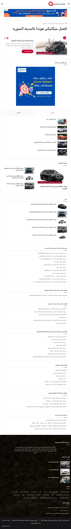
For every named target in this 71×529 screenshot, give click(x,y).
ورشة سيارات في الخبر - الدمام (57, 351)
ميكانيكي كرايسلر (30, 494)
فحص (52, 494)
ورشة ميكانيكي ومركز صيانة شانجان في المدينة (44, 235)
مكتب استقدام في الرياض (59, 373)
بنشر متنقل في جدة (51, 119)
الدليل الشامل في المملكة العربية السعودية (57, 507)
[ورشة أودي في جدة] (65, 472)
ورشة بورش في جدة (53, 462)
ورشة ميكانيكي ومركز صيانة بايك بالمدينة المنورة (44, 227)
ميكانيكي (39, 494)
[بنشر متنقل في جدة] (62, 121)
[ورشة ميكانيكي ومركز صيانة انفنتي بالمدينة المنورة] (62, 206)
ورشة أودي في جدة (54, 469)
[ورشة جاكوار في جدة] (65, 479)
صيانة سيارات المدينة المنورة (62, 494)
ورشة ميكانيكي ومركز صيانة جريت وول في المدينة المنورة (41, 219)
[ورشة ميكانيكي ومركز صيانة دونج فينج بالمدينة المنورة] (29, 170)
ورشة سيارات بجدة (60, 267)
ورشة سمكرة (62, 317)
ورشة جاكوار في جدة (53, 477)
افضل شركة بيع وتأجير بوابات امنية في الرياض (54, 398)
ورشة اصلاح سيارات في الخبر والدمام (56, 348)
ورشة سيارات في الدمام (59, 342)
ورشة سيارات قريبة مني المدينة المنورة (48, 497)
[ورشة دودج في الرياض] (62, 137)
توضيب (40, 491)
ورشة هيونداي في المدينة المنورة (48, 127)
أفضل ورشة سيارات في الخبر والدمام (56, 336)
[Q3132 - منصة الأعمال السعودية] (56, 3)
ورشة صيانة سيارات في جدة (58, 259)
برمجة (45, 491)
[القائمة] (2, 4)
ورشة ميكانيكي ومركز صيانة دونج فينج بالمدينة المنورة (42, 211)
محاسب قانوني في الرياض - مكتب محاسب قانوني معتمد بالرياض (49, 428)
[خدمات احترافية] (35, 13)
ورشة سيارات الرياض (64, 497)
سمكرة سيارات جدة (24, 491)
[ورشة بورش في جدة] (65, 464)
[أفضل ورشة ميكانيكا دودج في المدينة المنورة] (62, 144)
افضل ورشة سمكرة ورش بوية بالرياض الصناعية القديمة (52, 314)
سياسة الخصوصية (6, 526)
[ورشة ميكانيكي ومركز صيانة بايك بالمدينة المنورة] (29, 186)
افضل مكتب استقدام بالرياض (58, 381)
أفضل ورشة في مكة (53, 491)
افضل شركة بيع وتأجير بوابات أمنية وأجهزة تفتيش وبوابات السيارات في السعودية (46, 406)
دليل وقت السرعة (64, 510)
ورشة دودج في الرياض (50, 134)
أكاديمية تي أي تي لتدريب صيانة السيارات (55, 420)
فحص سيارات (46, 494)
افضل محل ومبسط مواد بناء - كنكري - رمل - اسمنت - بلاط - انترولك (48, 423)
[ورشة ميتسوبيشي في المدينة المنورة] (62, 152)
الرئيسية (64, 23)
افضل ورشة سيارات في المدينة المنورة (57, 295)
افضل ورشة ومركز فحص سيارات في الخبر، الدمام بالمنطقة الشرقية (49, 356)
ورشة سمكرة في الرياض (59, 311)
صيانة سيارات (15, 491)
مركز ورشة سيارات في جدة (58, 273)
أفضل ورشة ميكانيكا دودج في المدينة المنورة (45, 142)
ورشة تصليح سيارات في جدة (58, 256)
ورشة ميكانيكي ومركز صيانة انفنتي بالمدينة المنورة (43, 204)
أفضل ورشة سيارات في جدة (58, 270)
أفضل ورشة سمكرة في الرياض (57, 308)
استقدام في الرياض (60, 376)
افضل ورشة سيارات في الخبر (58, 339)
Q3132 (42, 520)
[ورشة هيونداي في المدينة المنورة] (62, 129)
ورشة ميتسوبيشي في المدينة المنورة (47, 150)
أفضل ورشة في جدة (64, 491)
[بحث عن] (69, 4)
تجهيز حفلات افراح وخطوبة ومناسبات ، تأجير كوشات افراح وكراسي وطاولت (47, 425)
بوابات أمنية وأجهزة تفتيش (58, 400)
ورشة (23, 494)
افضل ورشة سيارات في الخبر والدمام (56, 353)
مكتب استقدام (62, 378)
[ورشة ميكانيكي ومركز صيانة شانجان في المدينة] (62, 237)
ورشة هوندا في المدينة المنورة (22, 40)
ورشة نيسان (26, 497)
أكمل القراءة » (27, 51)
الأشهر (52, 112)
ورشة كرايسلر (34, 497)
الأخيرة (18, 112)
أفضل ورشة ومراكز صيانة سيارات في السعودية (57, 513)
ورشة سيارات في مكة (60, 253)
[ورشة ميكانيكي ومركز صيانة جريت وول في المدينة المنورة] (29, 178)
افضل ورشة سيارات (60, 276)
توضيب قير (33, 491)
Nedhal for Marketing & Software (21, 520)
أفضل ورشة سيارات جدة (59, 261)
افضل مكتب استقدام (60, 370)
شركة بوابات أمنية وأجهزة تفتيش (57, 403)
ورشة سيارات (16, 494)
